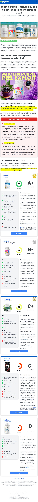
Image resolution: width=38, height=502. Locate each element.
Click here (22, 227)
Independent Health (9, 243)
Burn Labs (7, 360)
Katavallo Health (8, 300)
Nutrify (6, 177)
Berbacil (6, 175)
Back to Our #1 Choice (19, 478)
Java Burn (7, 358)
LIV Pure (7, 420)
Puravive (7, 299)
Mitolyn (6, 241)
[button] (37, 1)
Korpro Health (8, 421)
